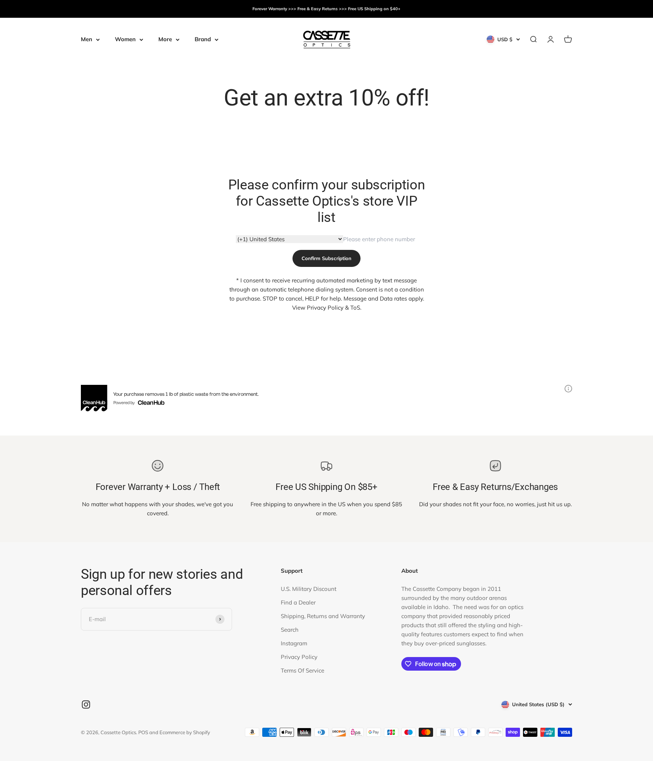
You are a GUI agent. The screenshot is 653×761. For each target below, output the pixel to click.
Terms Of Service (302, 670)
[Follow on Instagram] (86, 704)
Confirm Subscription (326, 258)
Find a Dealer (298, 602)
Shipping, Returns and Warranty (323, 616)
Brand (203, 39)
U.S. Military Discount (308, 588)
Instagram (294, 643)
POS (143, 732)
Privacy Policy (299, 656)
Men (86, 39)
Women (125, 39)
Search (290, 629)
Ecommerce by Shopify (184, 732)
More (165, 39)
